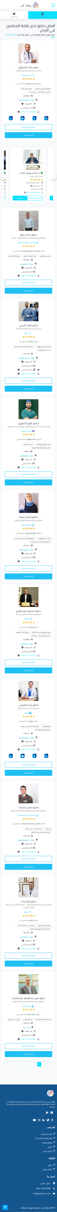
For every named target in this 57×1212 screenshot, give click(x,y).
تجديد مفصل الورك (44, 350)
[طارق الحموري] (28, 409)
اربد (28, 1027)
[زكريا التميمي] (28, 690)
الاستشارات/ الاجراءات (43, 1138)
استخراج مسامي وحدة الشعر (40, 832)
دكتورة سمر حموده (28, 517)
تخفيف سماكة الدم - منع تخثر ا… (39, 92)
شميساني (23, 264)
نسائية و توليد (26, 524)
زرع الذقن (48, 828)
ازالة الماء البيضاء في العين (30, 726)
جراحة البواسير (27, 1019)
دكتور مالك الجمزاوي (28, 67)
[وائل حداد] (28, 887)
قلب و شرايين (26, 75)
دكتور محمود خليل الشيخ (28, 611)
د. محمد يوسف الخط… (38, 173)
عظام (26, 333)
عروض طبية (47, 1143)
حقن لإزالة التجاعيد (14, 256)
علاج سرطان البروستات (43, 444)
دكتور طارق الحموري (28, 423)
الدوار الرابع (23, 549)
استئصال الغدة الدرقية (43, 1019)
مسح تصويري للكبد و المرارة (40, 635)
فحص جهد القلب (26, 88)
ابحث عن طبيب (46, 1134)
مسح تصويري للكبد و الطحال (41, 632)
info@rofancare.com (42, 1194)
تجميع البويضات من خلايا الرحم (40, 541)
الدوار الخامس (23, 358)
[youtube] (23, 756)
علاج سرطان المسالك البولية (41, 447)
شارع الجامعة (23, 840)
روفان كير (26, 5)
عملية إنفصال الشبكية (42, 729)
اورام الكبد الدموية (22, 632)
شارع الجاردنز (23, 100)
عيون (26, 712)
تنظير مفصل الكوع (44, 925)
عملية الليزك (46, 726)
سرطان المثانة (28, 444)
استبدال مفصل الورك (44, 346)
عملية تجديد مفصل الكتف (26, 925)
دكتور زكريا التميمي (29, 705)
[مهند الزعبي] (28, 311)
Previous (53, 177)
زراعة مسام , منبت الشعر (33, 828)
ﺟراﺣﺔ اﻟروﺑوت (26, 431)
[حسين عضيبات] (28, 793)
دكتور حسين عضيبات (28, 807)
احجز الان (29, 198)
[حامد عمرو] (28, 220)
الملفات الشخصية (28, 127)
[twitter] (23, 118)
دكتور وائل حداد (28, 901)
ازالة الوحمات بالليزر (30, 256)
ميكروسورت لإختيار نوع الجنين (25, 538)
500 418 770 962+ (28, 112)
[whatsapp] (11, 118)
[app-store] (52, 1112)
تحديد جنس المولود (44, 538)
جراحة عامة (26, 1006)
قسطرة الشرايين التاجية (43, 88)
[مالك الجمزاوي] (28, 53)
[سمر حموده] (28, 502)
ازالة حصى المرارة (13, 1019)
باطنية (26, 618)
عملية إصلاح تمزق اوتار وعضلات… (39, 928)
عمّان (32, 100)
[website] (46, 118)
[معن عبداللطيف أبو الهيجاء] (28, 983)
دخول (50, 1147)
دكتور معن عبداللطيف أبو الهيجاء (28, 998)
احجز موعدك (28, 135)
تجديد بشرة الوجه (45, 256)
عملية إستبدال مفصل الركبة (23, 346)
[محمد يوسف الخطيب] (37, 160)
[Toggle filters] (5, 1207)
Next (3, 177)
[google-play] (47, 1112)
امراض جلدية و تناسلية (26, 242)
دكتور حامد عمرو (28, 235)
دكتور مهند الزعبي (28, 325)
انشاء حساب (47, 1151)
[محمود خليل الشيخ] (28, 596)
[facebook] (34, 118)
